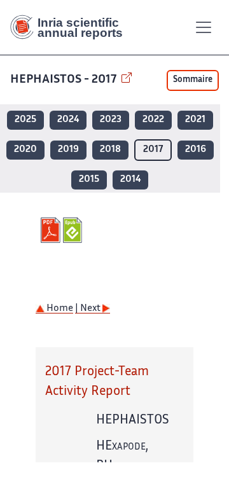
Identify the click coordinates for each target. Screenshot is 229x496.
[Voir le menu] (203, 27)
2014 (130, 180)
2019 (68, 150)
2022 (153, 120)
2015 (89, 180)
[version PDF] (52, 230)
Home (59, 309)
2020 (25, 150)
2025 (25, 120)
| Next (88, 309)
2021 (195, 120)
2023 (110, 120)
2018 (110, 150)
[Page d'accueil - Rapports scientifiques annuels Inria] (71, 27)
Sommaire (192, 80)
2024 (68, 120)
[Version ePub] (74, 230)
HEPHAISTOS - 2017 (64, 79)
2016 (195, 150)
